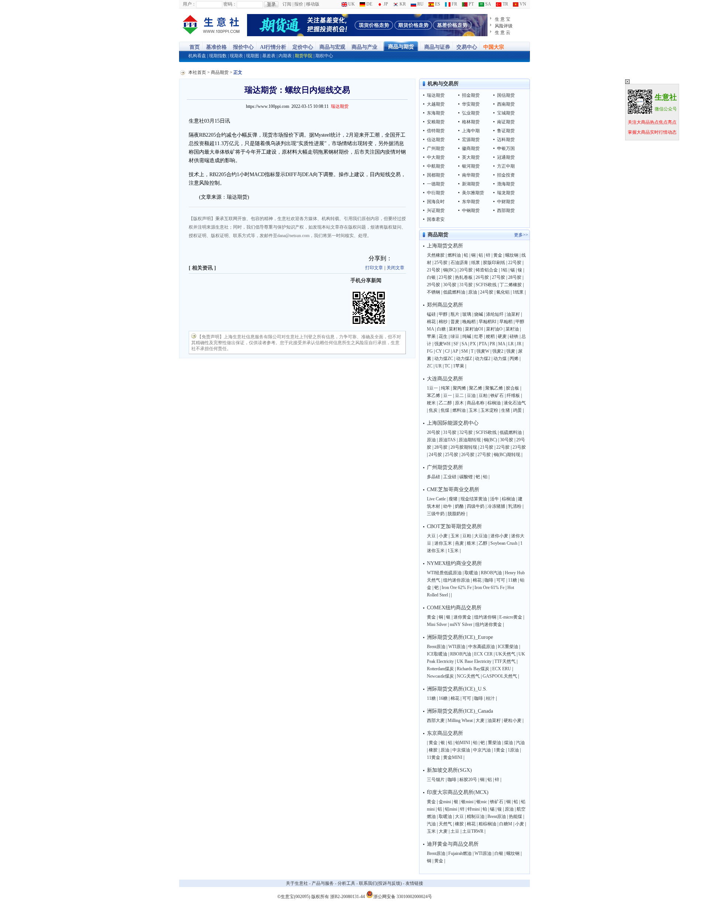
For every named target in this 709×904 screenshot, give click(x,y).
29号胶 (433, 284)
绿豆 (455, 336)
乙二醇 (445, 402)
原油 (472, 292)
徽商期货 (471, 148)
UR (438, 366)
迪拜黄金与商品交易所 (453, 844)
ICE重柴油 (508, 646)
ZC (429, 366)
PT (470, 4)
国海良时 (436, 201)
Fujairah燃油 (460, 853)
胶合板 (512, 388)
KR (402, 4)
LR (511, 343)
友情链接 (414, 883)
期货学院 (303, 55)
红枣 (478, 336)
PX (473, 343)
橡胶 (433, 750)
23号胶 (445, 277)
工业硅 (449, 476)
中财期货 (506, 201)
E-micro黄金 (510, 617)
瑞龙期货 (506, 192)
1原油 (513, 750)
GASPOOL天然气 (500, 676)
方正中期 (506, 166)
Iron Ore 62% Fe (457, 587)
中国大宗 (493, 47)
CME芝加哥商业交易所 (453, 489)
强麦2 (497, 351)
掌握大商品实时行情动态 (652, 132)
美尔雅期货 (473, 192)
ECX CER (483, 654)
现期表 (236, 55)
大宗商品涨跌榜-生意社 (211, 25)
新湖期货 (471, 183)
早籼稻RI (487, 321)
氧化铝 (503, 292)
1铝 (504, 270)
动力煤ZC (443, 358)
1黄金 (499, 750)
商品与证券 (437, 47)
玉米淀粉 (489, 410)
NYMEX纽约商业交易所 (454, 563)
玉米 (473, 410)
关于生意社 (297, 883)
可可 (500, 580)
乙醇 (483, 543)
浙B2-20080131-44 (347, 896)
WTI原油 (456, 646)
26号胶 (482, 277)
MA (501, 343)
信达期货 (436, 139)
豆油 (471, 395)
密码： (230, 4)
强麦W (482, 351)
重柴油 (494, 742)
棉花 (431, 321)
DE (368, 4)
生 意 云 (502, 32)
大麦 (480, 720)
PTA (483, 343)
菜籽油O (494, 329)
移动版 (312, 4)
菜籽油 (512, 329)
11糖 (512, 580)
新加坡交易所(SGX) (449, 770)
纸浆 (475, 262)
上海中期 (471, 130)
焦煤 (445, 410)
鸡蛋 (517, 410)
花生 (443, 336)
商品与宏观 (332, 47)
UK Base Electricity (474, 661)
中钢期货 (471, 210)
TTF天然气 (505, 661)
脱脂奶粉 (456, 513)
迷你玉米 (443, 543)
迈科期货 (506, 139)
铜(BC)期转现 (507, 454)
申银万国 (506, 148)
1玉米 (453, 550)
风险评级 (504, 25)
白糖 (441, 329)
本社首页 (197, 72)
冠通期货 (506, 157)
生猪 (505, 410)
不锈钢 (433, 292)
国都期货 (436, 175)
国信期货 (506, 95)
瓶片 (455, 314)
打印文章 (374, 267)
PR (492, 343)
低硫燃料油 (454, 292)
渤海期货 (506, 183)
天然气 (445, 823)
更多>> (521, 234)
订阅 (286, 4)
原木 (459, 402)
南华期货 (471, 175)
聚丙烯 (459, 388)
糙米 (471, 543)
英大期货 (471, 157)
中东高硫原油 (481, 646)
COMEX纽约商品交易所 (454, 607)
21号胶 (433, 270)
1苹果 (458, 366)
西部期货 (506, 210)
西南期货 (506, 104)
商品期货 (220, 72)
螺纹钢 (511, 255)
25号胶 (441, 262)
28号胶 (514, 277)
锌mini (473, 809)
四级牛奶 (475, 506)
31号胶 (466, 284)
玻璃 (466, 314)
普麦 (455, 321)
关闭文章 (395, 267)
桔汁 (490, 698)
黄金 (497, 255)
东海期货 (436, 113)
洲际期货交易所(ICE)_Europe (460, 637)
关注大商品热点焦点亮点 (652, 122)
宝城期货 (506, 113)
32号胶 (466, 432)
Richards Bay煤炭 (473, 668)
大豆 (431, 535)
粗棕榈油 (487, 823)
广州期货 (436, 148)
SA (487, 4)
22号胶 (514, 262)
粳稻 (490, 336)
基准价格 (216, 47)
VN (522, 4)
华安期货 (471, 104)
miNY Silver (461, 624)
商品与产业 (364, 47)
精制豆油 (475, 816)
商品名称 (475, 402)
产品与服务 (323, 883)
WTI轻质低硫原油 (444, 572)
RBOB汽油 (491, 572)
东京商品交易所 (445, 733)
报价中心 (243, 47)
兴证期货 (436, 210)
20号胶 (466, 270)
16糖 (443, 698)
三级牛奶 (436, 513)
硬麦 (502, 336)
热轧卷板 (464, 277)
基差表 (268, 55)
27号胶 (498, 277)
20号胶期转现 (464, 447)
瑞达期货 (436, 95)
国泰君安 (436, 219)
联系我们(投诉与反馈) (380, 883)
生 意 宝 (502, 19)
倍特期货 (436, 130)
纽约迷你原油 (456, 580)
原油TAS (447, 439)
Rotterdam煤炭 (440, 668)
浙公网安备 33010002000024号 (402, 896)
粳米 (431, 402)
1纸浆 (518, 292)
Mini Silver (437, 624)
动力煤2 (482, 358)
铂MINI (462, 742)
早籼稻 (506, 321)
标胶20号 (468, 779)
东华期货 (471, 201)
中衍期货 (436, 192)
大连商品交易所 (445, 378)
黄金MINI (452, 757)
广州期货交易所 (445, 467)
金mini (445, 801)
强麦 (510, 351)
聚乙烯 (475, 388)
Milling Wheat (460, 720)
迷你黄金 (462, 617)
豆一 (447, 395)
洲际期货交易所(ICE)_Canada (460, 711)
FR (454, 4)
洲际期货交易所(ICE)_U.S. (457, 689)
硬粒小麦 (512, 720)
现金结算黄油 (473, 498)
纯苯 (445, 388)
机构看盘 (197, 55)
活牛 (494, 498)
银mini (467, 801)
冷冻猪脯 (496, 506)
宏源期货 (471, 139)
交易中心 (466, 47)
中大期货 (436, 157)
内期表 (285, 55)
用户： (189, 4)
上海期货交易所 (445, 246)
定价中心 (302, 47)
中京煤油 (461, 750)
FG (430, 351)
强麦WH (442, 343)
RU (420, 4)
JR (519, 343)
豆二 (459, 395)
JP (385, 4)
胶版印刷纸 (494, 262)
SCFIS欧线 (486, 284)
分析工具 (346, 883)
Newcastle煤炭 (440, 676)
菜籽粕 (455, 329)
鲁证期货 (506, 130)
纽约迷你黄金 (488, 624)
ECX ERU (501, 668)
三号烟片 (436, 779)
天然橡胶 (436, 255)
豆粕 (483, 395)
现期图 (252, 55)
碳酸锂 (466, 476)
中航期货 (436, 166)
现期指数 (218, 55)
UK (351, 4)
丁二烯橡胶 (511, 284)
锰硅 (431, 314)
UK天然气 (506, 654)
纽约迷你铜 (485, 617)
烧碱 (478, 314)
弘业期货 (471, 113)
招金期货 (471, 95)
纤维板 (513, 395)
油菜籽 (513, 314)
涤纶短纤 (495, 314)
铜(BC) (449, 270)
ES (437, 4)
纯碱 (466, 336)
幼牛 (447, 506)
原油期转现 (470, 439)
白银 (431, 277)
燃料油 (454, 255)
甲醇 (443, 314)
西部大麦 (436, 720)
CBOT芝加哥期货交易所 (454, 526)
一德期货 (436, 183)
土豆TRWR (472, 831)
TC (447, 366)
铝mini (451, 809)
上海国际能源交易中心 (453, 423)
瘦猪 (453, 498)
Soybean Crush (503, 543)
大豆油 (480, 535)
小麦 (443, 535)
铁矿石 (497, 395)
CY (439, 351)
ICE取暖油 (437, 654)
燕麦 (459, 543)
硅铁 (514, 336)
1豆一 (432, 388)
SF (456, 343)
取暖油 (471, 572)
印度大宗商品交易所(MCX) (458, 792)
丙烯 (514, 358)
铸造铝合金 (487, 270)
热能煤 (515, 816)
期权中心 (324, 55)
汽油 (520, 742)
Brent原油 (436, 646)
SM (464, 351)
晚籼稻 (469, 321)
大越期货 (436, 104)
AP (455, 351)
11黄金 (433, 757)
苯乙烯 (433, 395)
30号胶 (449, 284)
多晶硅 (433, 476)
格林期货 (471, 121)
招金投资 (506, 175)
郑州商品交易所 (445, 305)
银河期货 (471, 166)
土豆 (455, 831)
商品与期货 (401, 46)
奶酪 (459, 506)
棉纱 (443, 321)
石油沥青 (459, 262)
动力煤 (500, 358)
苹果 (431, 336)
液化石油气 (515, 402)
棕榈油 (494, 402)
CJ (447, 351)
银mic (481, 801)
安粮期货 (436, 121)
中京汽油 (482, 750)
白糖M (505, 823)
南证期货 (506, 121)
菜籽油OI (474, 329)
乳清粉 (514, 506)
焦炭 (433, 410)
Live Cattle (436, 498)
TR (504, 4)
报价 (298, 4)
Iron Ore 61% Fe (489, 587)
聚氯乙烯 (494, 388)
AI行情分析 (273, 47)
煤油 (508, 742)
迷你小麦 (499, 535)
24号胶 (486, 292)
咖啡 (488, 580)
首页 (194, 47)
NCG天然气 (468, 676)
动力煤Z (464, 358)
